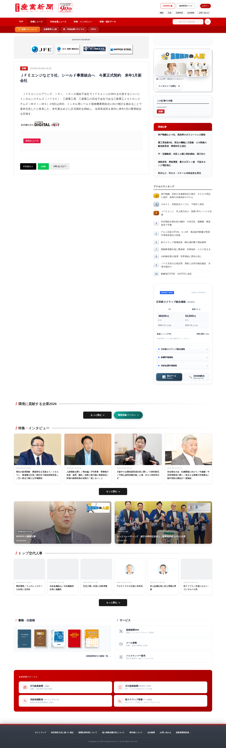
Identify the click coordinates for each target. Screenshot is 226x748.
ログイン (205, 6)
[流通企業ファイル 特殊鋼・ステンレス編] (91, 639)
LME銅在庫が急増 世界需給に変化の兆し (181, 256)
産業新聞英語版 (182, 732)
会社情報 (190, 13)
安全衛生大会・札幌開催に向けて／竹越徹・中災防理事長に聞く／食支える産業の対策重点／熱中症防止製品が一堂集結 (188, 475)
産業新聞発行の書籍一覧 (97, 656)
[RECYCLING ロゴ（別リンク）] (198, 508)
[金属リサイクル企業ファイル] (58, 639)
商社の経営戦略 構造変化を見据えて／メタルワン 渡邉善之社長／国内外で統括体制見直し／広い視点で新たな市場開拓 (37, 475)
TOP (21, 21)
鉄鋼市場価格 (167, 357)
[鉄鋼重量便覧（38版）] (75, 639)
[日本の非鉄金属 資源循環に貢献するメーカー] (24, 639)
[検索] (208, 22)
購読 (161, 13)
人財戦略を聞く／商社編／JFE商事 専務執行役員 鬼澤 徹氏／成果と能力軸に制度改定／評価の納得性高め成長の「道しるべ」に (88, 475)
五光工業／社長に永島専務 (95, 586)
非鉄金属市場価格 (169, 365)
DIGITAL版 (167, 6)
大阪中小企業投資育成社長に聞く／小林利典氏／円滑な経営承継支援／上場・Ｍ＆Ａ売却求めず (138, 475)
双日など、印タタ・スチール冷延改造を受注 (179, 173)
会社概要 (151, 732)
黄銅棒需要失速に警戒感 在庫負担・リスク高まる (185, 249)
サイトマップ (40, 732)
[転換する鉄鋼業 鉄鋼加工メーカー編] (41, 639)
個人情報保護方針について (113, 732)
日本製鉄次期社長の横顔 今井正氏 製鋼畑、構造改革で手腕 (185, 223)
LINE (43, 166)
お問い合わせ (204, 13)
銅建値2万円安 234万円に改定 (176, 273)
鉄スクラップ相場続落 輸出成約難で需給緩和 (183, 242)
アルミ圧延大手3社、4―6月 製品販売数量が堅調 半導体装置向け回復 (186, 233)
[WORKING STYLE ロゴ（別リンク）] (98, 508)
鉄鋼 (161, 111)
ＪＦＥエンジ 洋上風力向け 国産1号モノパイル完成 (186, 213)
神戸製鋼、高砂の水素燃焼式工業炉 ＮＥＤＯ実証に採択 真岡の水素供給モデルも (185, 195)
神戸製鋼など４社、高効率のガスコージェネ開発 (181, 134)
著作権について (136, 732)
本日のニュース (32, 141)
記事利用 (179, 13)
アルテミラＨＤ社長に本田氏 (130, 586)
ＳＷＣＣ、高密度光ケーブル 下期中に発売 (182, 204)
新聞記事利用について (87, 732)
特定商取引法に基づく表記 (62, 732)
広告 (169, 13)
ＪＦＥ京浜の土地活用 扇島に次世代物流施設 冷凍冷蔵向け (185, 265)
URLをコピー (60, 166)
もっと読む (96, 415)
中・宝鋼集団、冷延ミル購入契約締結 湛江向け (181, 154)
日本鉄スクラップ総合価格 (173, 349)
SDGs (93, 29)
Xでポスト (28, 166)
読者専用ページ (185, 6)
